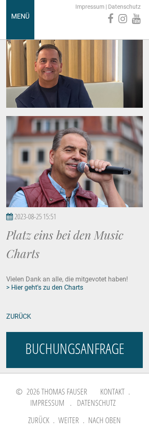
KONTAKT (112, 391)
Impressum (89, 6)
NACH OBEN (104, 420)
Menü (20, 16)
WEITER (68, 420)
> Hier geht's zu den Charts (44, 287)
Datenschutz (124, 6)
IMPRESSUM (47, 402)
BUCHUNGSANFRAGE (74, 348)
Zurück (18, 316)
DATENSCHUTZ (96, 402)
